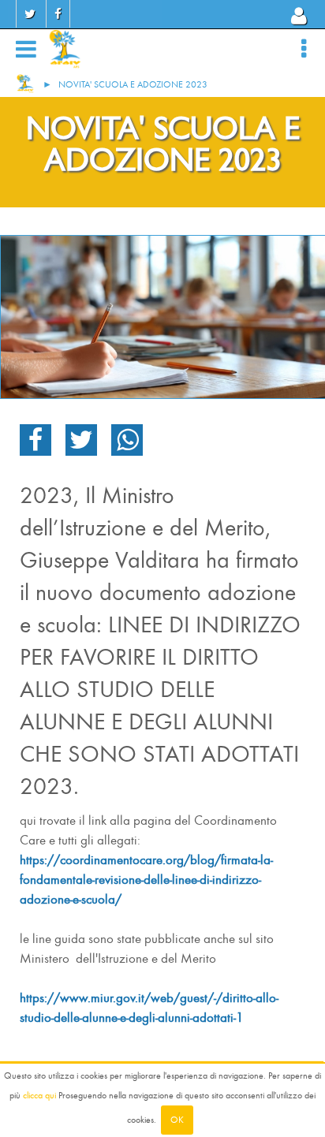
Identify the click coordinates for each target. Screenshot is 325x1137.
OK (177, 1119)
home (25, 83)
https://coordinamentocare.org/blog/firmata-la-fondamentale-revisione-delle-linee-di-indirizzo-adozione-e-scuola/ (146, 880)
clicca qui (39, 1095)
